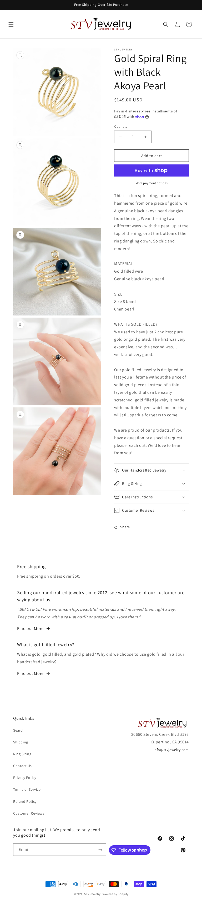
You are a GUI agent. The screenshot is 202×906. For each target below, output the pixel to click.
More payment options (151, 183)
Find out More (30, 628)
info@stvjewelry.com (171, 749)
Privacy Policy (24, 777)
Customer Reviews (28, 813)
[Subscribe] (100, 849)
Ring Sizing (22, 754)
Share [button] (125, 527)
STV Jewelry (92, 894)
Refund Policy (25, 801)
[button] (11, 24)
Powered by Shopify (115, 894)
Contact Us (22, 765)
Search (19, 730)
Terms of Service (27, 789)
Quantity (120, 126)
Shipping (20, 742)
